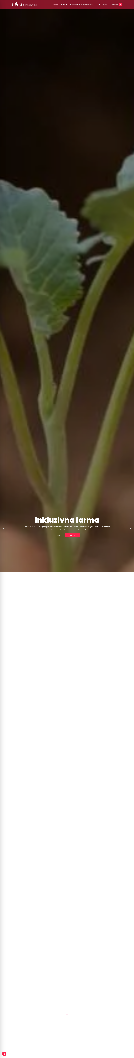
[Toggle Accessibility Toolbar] (4, 1053)
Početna (55, 4)
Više (58, 535)
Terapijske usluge (75, 4)
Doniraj (72, 535)
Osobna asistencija (103, 4)
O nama (64, 4)
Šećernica (115, 4)
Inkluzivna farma (88, 4)
